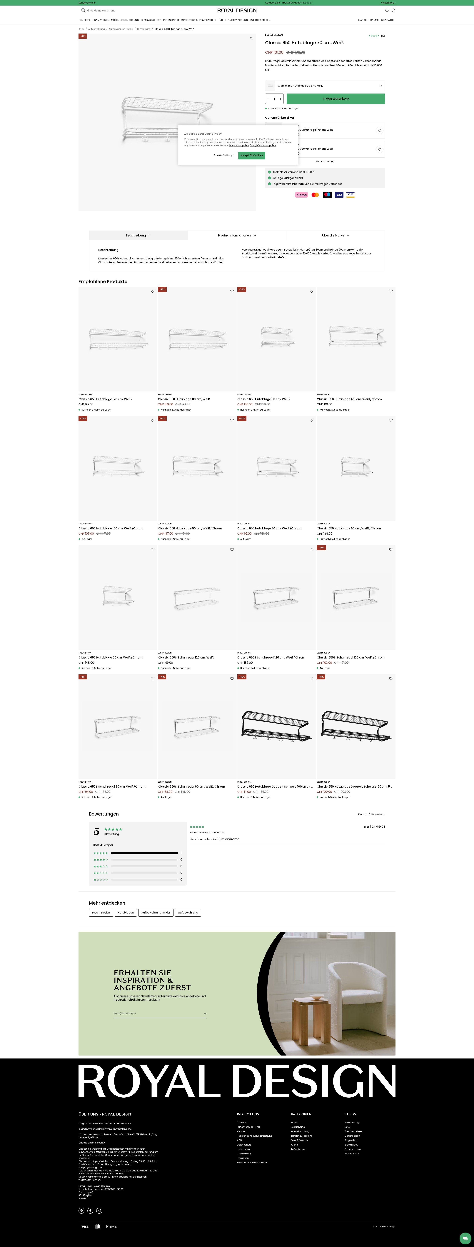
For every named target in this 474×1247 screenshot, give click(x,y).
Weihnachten (352, 1154)
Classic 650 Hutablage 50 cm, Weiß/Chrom (111, 657)
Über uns (242, 1122)
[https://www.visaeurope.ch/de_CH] (85, 1226)
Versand (241, 1131)
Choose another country (92, 1142)
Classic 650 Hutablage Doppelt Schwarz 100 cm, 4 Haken (274, 786)
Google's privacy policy (263, 145)
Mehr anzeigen (325, 161)
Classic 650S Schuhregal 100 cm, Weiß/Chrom (351, 657)
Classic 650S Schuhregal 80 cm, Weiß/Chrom (112, 786)
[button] (388, 2)
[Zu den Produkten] (325, 130)
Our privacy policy (239, 145)
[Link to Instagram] (99, 1210)
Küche (294, 1145)
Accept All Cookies (251, 155)
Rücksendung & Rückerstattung (254, 1136)
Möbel (294, 1122)
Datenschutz (244, 1145)
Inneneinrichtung (300, 1131)
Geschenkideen (353, 1131)
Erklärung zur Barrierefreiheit (252, 1162)
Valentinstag (352, 1122)
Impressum (243, 1149)
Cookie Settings (223, 155)
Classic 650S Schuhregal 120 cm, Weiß (186, 657)
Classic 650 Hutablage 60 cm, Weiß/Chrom (349, 528)
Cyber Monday (353, 1149)
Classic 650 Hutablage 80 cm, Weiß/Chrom (269, 528)
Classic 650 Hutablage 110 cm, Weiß (184, 399)
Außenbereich (298, 1149)
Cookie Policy (244, 1154)
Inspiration (243, 1158)
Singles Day (351, 1140)
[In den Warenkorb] (379, 130)
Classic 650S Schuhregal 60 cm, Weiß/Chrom (191, 786)
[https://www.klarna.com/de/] (111, 1226)
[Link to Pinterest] (81, 1210)
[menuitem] (85, 20)
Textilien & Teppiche (301, 1136)
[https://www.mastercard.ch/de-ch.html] (97, 1226)
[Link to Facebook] (90, 1210)
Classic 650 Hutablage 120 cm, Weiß (105, 399)
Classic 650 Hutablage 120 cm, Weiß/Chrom (349, 399)
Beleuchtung (298, 1127)
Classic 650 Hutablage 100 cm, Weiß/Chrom (111, 528)
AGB (239, 1140)
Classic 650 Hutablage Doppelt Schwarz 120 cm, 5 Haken (353, 786)
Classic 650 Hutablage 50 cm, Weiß (263, 399)
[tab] (138, 235)
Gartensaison (352, 1136)
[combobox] (388, 2)
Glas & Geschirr (299, 1140)
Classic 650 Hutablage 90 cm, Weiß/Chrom (190, 528)
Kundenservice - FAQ (248, 1127)
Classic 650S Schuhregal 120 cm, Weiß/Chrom (271, 657)
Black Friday (351, 1145)
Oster (347, 1127)
